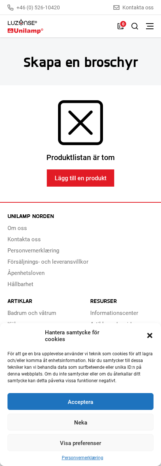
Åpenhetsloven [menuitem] (26, 272)
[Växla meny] (150, 26)
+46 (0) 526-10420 (38, 7)
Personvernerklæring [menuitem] (33, 250)
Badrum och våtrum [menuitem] (31, 312)
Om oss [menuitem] (17, 228)
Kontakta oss (138, 7)
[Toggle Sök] (135, 26)
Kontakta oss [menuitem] (24, 239)
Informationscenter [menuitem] (114, 312)
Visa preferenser (80, 443)
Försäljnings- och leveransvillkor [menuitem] (47, 261)
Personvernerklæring (82, 457)
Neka (80, 422)
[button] (150, 335)
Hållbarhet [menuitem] (20, 284)
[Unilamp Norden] (58, 26)
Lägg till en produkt (80, 178)
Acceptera (80, 401)
